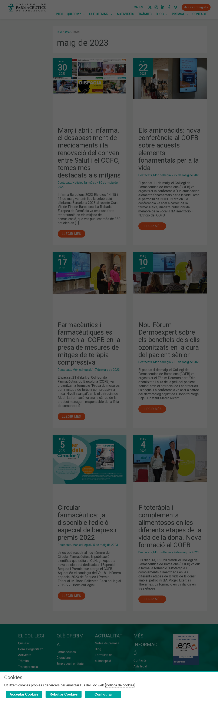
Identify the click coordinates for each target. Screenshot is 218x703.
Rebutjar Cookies (64, 694)
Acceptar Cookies (24, 694)
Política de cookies (120, 685)
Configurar (103, 694)
